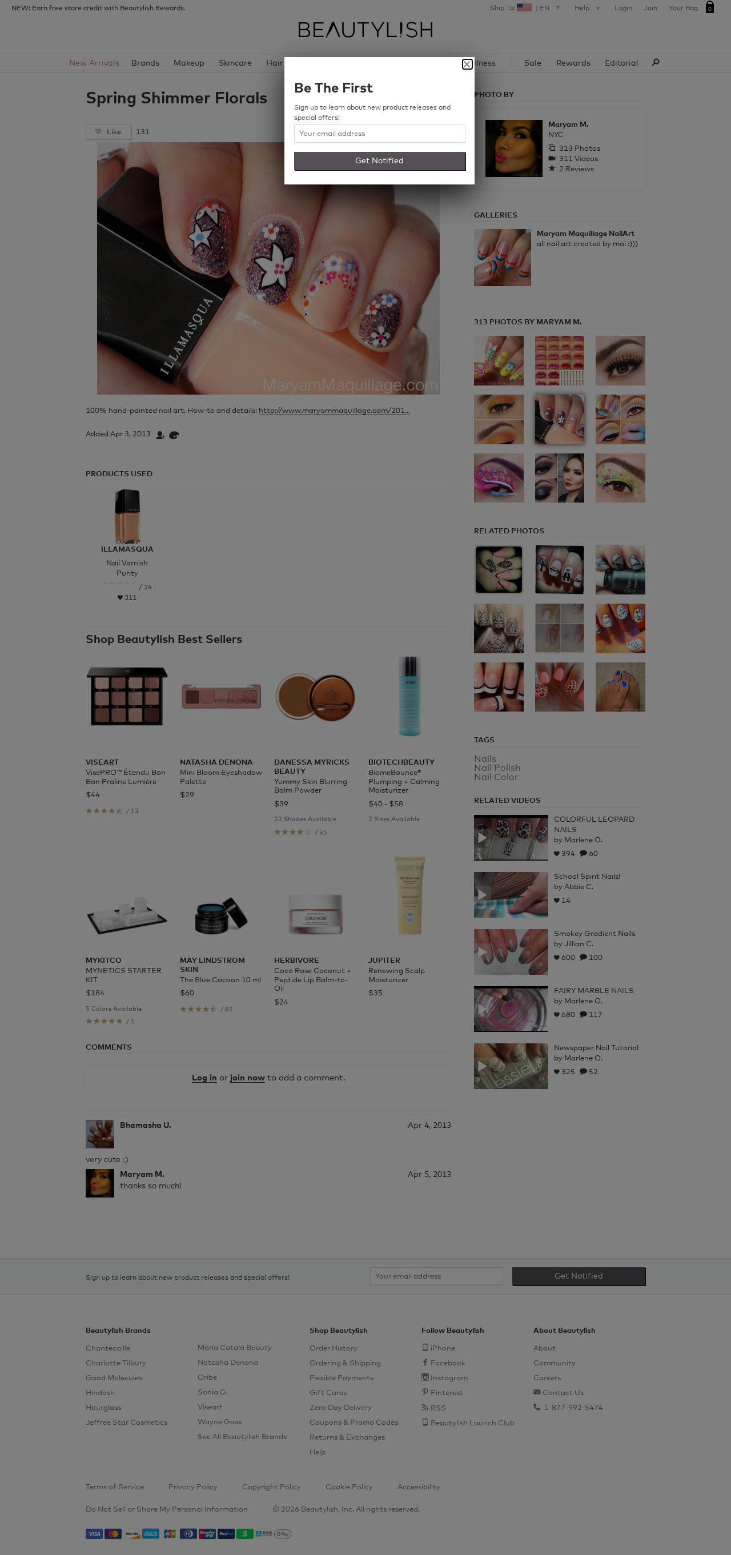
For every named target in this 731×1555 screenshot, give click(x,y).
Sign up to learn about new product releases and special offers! (372, 113)
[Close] (467, 64)
